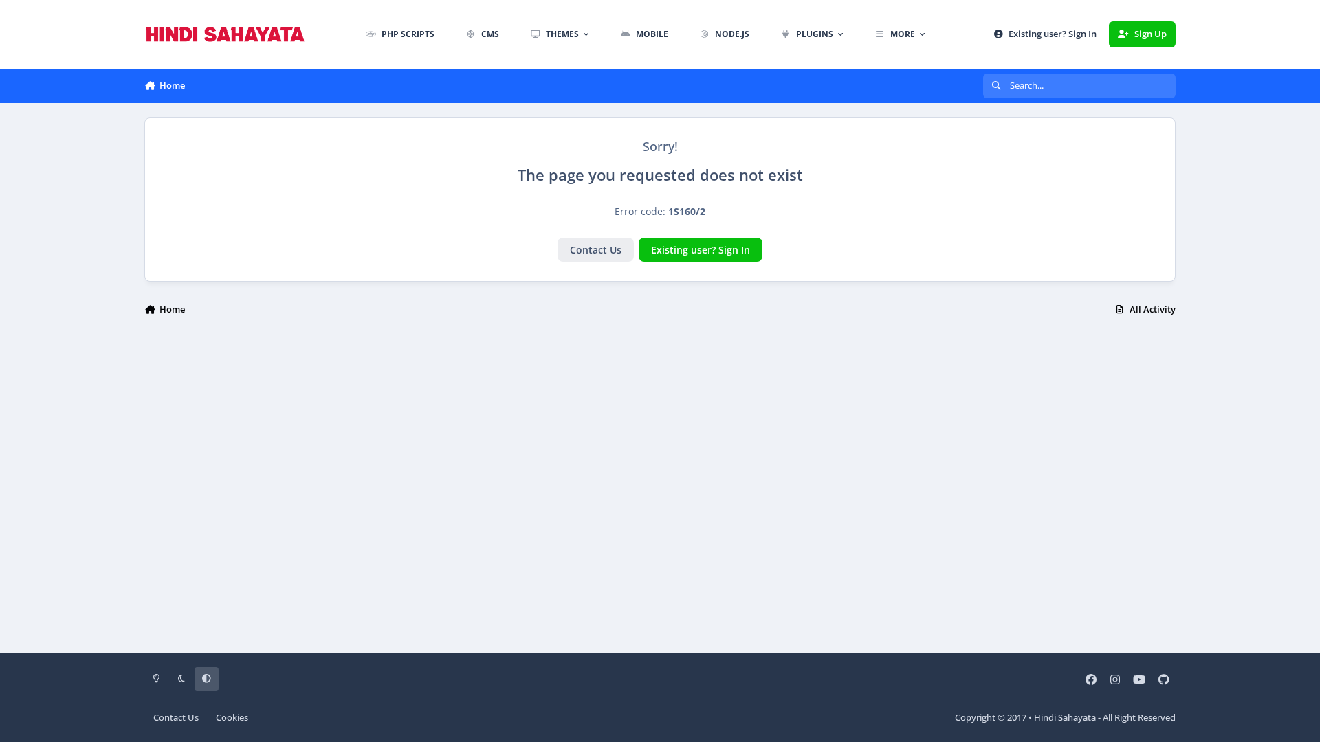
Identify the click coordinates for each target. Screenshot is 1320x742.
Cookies (232, 717)
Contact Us (596, 249)
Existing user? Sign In (700, 249)
